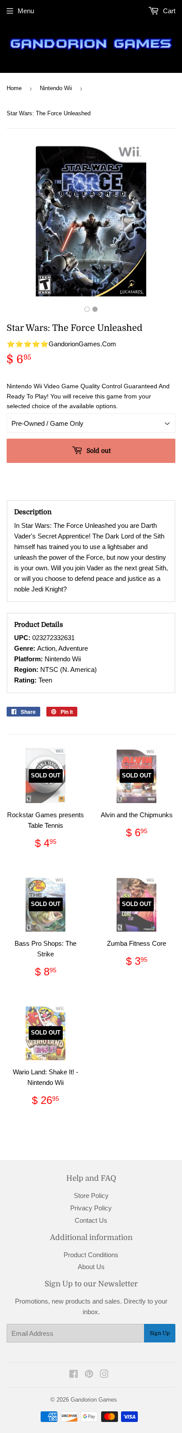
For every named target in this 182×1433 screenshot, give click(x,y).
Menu (26, 11)
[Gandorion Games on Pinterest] (89, 1375)
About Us (91, 1266)
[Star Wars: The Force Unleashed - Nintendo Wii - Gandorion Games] (87, 309)
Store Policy (91, 1195)
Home (14, 88)
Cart (168, 11)
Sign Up (160, 1333)
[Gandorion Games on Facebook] (73, 1375)
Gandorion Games (94, 1399)
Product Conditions (91, 1255)
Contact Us (91, 1220)
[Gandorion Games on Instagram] (104, 1375)
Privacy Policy (91, 1208)
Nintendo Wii (56, 88)
